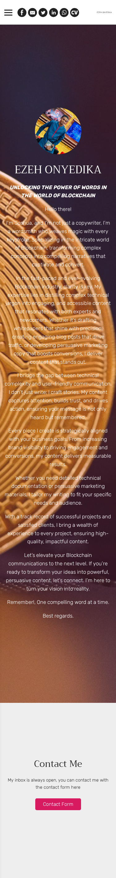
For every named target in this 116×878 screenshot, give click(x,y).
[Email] (32, 12)
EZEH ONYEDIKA (104, 12)
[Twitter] (43, 12)
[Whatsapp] (64, 12)
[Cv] (74, 12)
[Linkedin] (53, 12)
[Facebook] (22, 12)
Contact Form (58, 804)
